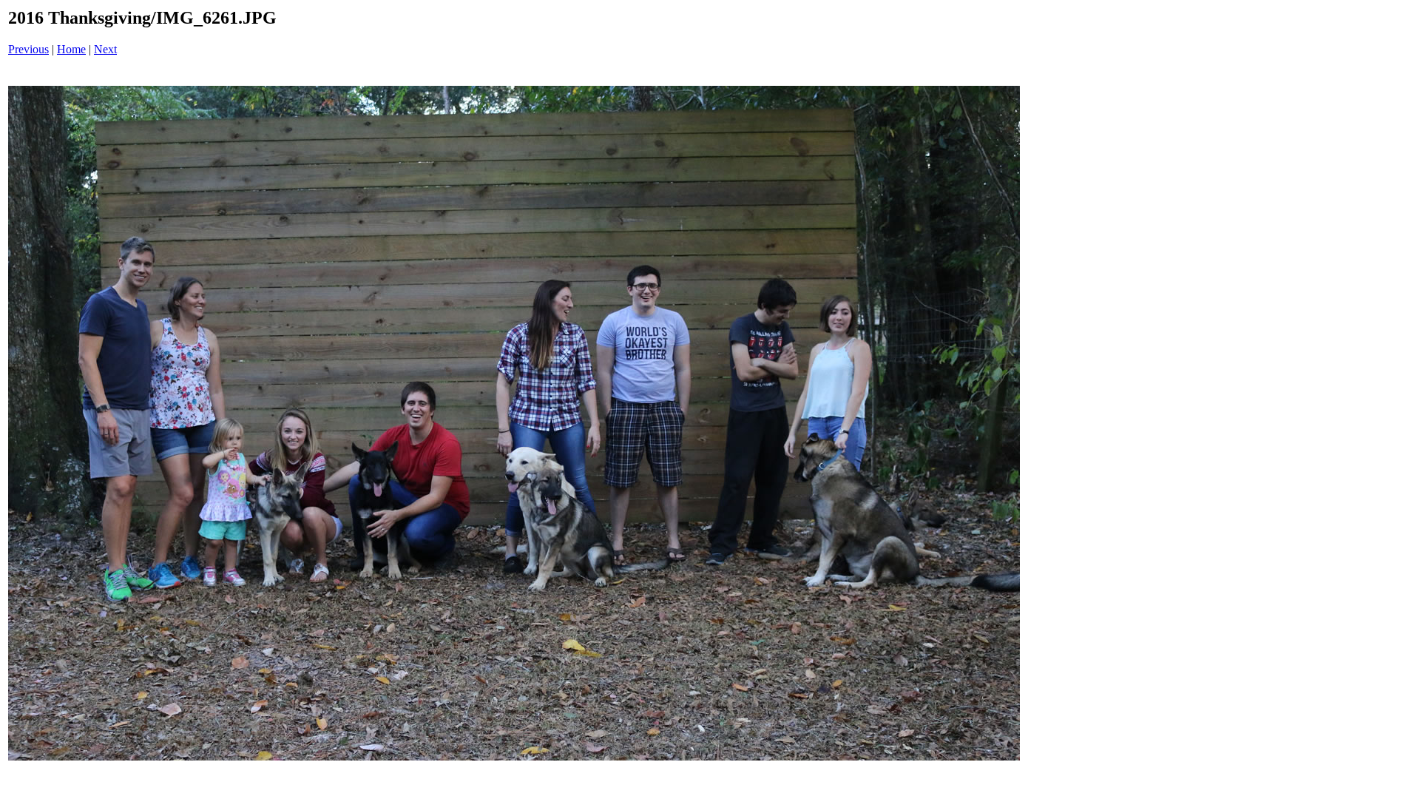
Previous (28, 49)
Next (105, 49)
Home (71, 49)
